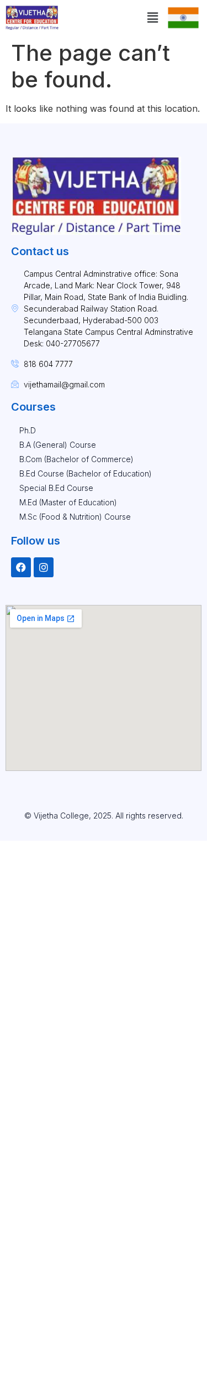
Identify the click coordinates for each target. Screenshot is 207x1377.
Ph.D (27, 430)
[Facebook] (21, 567)
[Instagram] (44, 567)
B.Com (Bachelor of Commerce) (76, 459)
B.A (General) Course (57, 444)
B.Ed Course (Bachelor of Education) (85, 473)
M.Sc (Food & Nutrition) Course (75, 516)
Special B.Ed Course (56, 488)
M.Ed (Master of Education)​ (68, 502)
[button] (152, 17)
